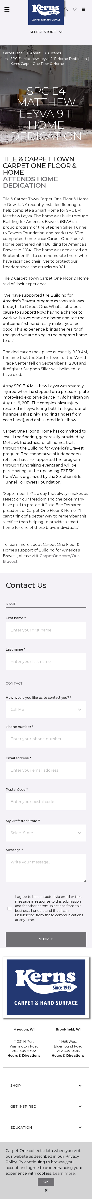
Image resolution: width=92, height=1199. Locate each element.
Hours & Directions (24, 1055)
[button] (66, 9)
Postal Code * (17, 789)
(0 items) (83, 9)
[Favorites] (74, 9)
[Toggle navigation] (7, 9)
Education (21, 1127)
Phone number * (19, 726)
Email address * (18, 758)
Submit (46, 939)
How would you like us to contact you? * (38, 697)
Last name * (15, 649)
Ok (45, 1182)
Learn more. (64, 1173)
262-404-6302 (24, 1051)
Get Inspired (23, 1106)
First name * (16, 618)
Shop (15, 1085)
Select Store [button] (43, 32)
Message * (14, 850)
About (35, 53)
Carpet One (13, 53)
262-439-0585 (68, 1051)
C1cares (54, 53)
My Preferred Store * (22, 821)
